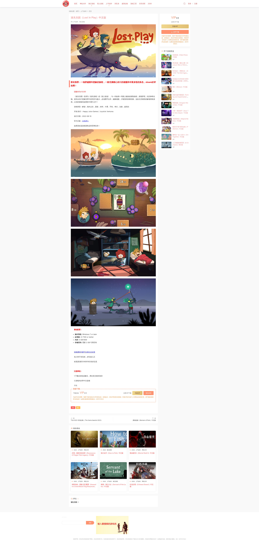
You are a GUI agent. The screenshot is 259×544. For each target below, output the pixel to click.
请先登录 (148, 393)
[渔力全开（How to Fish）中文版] (113, 439)
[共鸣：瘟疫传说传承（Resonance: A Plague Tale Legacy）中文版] (84, 439)
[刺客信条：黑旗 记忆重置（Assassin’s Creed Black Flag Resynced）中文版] (84, 470)
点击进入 (85, 121)
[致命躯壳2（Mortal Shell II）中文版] (142, 439)
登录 (75, 502)
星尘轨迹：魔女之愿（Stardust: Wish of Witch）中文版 (180, 65)
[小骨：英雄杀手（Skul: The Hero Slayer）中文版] (166, 113)
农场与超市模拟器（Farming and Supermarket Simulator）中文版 (180, 97)
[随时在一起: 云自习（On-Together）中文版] (166, 137)
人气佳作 (109, 4)
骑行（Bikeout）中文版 (179, 87)
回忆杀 (117, 4)
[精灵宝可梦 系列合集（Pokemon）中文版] (166, 129)
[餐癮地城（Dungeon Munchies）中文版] (166, 105)
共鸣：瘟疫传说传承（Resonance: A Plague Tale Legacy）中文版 (84, 454)
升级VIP (137, 393)
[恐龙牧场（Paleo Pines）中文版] (166, 57)
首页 (75, 4)
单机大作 (83, 4)
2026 (150, 4)
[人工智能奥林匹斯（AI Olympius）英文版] (166, 145)
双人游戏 (100, 4)
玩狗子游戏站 (66, 3)
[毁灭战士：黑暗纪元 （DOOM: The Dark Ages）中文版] (166, 73)
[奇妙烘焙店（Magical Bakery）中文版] (166, 121)
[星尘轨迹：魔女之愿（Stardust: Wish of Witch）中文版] (166, 65)
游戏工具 (134, 4)
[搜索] (184, 3)
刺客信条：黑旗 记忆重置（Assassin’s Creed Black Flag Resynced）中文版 (84, 485)
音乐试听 (142, 4)
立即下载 (176, 32)
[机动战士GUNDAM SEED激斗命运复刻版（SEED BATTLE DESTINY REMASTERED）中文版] (166, 81)
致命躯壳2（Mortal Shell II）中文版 (142, 453)
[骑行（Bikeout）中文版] (166, 89)
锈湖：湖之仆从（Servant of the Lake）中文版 (113, 485)
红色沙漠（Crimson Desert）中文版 (141, 485)
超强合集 (125, 4)
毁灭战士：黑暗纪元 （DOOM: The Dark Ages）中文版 (180, 73)
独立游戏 (92, 4)
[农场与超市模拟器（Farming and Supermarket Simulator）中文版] (166, 97)
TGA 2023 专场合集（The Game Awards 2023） (86, 420)
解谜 (78, 407)
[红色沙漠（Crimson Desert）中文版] (142, 470)
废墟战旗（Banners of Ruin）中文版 (144, 420)
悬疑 (73, 407)
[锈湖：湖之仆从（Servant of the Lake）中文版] (113, 470)
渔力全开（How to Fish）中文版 (112, 453)
